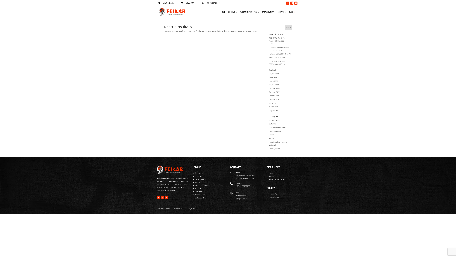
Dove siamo (273, 176)
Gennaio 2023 (274, 88)
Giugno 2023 (274, 85)
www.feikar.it (241, 196)
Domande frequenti (276, 179)
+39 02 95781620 (243, 186)
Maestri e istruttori (248, 12)
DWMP (193, 209)
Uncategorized (274, 149)
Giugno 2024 (274, 74)
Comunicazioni (274, 120)
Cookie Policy (273, 197)
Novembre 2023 (275, 77)
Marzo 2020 (273, 107)
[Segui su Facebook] (287, 3)
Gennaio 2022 (274, 92)
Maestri (198, 189)
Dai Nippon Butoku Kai (278, 127)
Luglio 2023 (273, 81)
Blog (291, 12)
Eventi (271, 135)
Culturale (272, 124)
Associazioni (200, 195)
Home (223, 12)
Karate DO (199, 182)
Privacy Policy (274, 194)
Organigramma (268, 12)
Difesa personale (275, 131)
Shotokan (199, 176)
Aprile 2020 (273, 103)
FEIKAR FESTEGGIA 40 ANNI (280, 54)
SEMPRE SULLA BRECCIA (278, 57)
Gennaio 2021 (274, 96)
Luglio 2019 (273, 110)
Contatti (280, 12)
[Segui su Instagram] (291, 3)
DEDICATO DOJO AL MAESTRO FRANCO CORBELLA (277, 41)
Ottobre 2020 (274, 99)
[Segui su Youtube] (295, 3)
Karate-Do (273, 138)
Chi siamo (231, 12)
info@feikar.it (168, 3)
